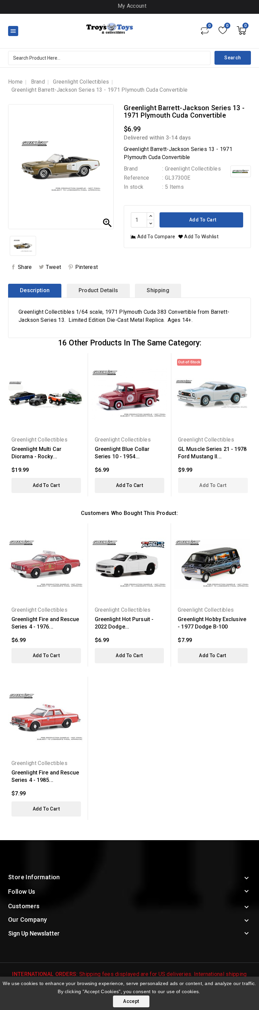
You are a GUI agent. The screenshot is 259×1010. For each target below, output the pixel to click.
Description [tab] (35, 290)
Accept (131, 1001)
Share (25, 267)
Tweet (53, 267)
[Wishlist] (223, 30)
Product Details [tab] (98, 290)
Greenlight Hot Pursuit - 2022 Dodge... (124, 623)
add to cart (46, 485)
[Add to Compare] (77, 386)
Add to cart (202, 219)
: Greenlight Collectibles (191, 168)
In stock (133, 187)
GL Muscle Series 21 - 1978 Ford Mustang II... (212, 453)
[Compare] (204, 30)
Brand (131, 168)
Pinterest (86, 267)
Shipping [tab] (158, 290)
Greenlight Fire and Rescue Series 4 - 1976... (45, 623)
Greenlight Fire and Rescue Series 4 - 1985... (45, 776)
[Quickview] (77, 362)
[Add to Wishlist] (77, 374)
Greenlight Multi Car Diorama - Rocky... (36, 453)
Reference (136, 178)
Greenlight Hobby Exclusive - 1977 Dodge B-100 (212, 623)
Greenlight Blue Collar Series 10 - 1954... (122, 453)
